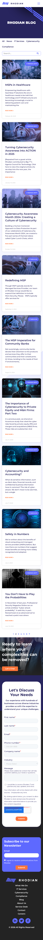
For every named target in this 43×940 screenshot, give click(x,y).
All (3, 41)
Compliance (8, 47)
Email (7, 851)
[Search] (37, 53)
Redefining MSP (15, 280)
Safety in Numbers (17, 534)
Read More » (9, 110)
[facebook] (28, 920)
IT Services (19, 41)
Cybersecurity (33, 41)
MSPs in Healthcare (17, 84)
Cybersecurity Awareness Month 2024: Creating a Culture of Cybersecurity (21, 217)
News (9, 41)
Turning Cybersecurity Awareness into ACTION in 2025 (20, 150)
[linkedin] (15, 920)
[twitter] (21, 920)
